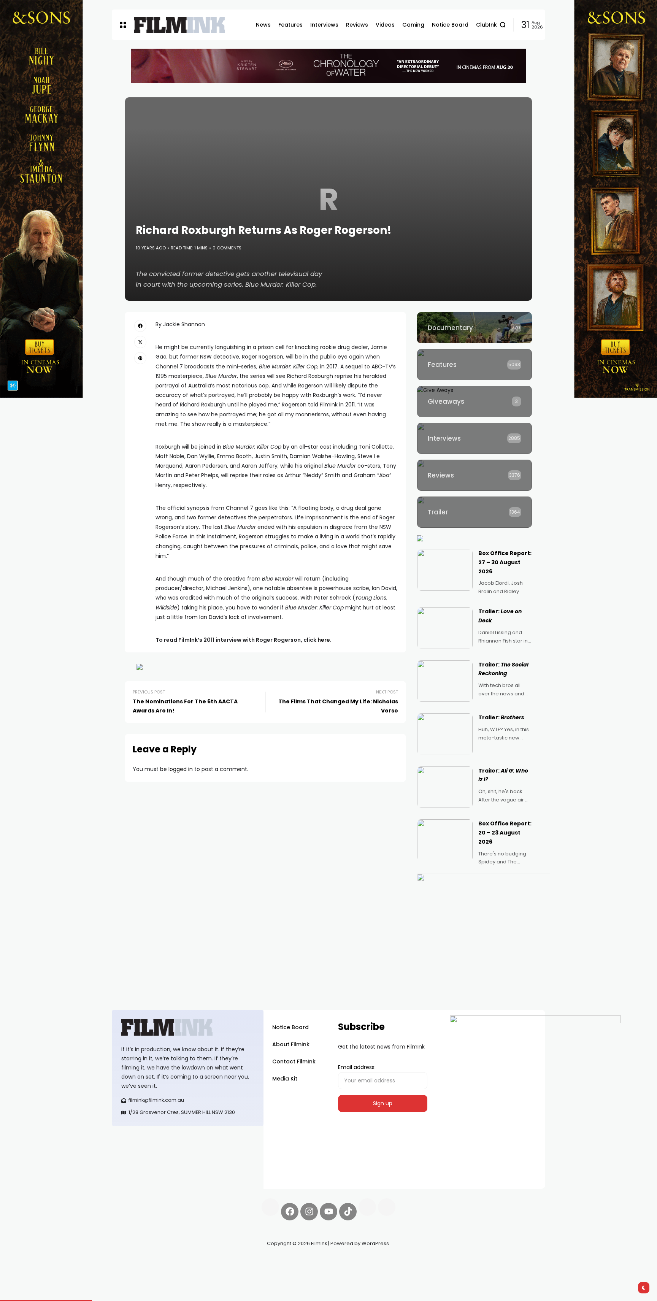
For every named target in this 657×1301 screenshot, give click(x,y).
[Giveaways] (474, 401)
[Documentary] (474, 327)
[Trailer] (474, 512)
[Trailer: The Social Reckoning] (445, 681)
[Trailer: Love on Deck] (445, 628)
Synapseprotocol (134, 1261)
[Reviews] (474, 475)
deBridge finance (134, 1270)
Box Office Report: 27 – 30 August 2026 (505, 562)
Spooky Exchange (214, 1261)
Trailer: (501, 717)
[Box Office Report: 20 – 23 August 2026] (445, 840)
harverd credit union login (193, 1270)
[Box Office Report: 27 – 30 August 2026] (445, 570)
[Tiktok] (348, 1211)
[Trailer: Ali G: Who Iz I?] (445, 787)
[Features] (474, 364)
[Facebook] (289, 1211)
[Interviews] (474, 438)
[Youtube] (328, 1211)
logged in (180, 769)
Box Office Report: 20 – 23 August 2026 (505, 833)
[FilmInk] (179, 25)
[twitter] (140, 342)
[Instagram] (309, 1211)
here (323, 640)
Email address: (357, 1067)
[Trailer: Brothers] (445, 734)
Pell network (174, 1261)
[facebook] (140, 326)
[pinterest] (140, 358)
